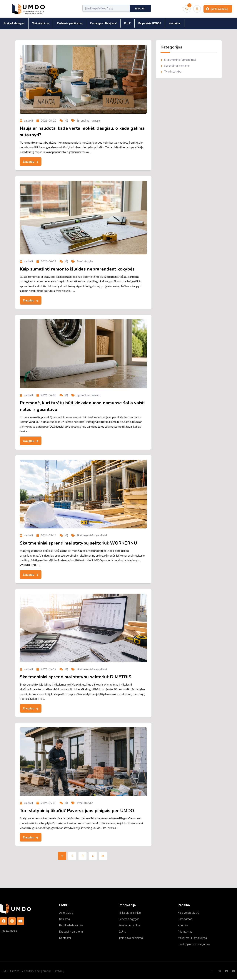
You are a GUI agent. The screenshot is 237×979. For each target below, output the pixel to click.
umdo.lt (28, 120)
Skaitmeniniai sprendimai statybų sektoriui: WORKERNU (78, 543)
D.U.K (127, 23)
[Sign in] (197, 9)
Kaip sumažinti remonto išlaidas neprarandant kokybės (77, 269)
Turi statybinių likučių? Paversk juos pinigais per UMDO (77, 811)
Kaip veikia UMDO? (149, 23)
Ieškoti (140, 8)
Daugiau (29, 161)
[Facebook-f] (212, 971)
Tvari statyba (85, 261)
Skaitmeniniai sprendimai (92, 535)
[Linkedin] (226, 971)
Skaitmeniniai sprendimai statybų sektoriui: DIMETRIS (75, 677)
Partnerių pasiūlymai (69, 23)
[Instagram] (12, 921)
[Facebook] (3, 921)
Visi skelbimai (40, 23)
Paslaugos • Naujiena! (103, 23)
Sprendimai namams (89, 120)
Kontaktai (175, 23)
